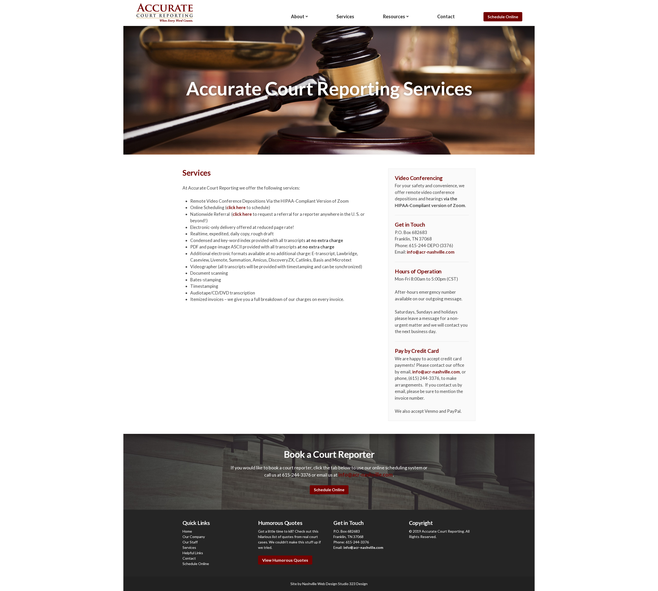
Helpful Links (192, 553)
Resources (394, 16)
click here (236, 207)
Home (187, 531)
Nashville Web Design (319, 583)
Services (345, 16)
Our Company (193, 536)
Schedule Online (503, 16)
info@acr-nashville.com (430, 252)
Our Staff (190, 542)
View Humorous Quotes (285, 560)
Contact (446, 16)
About (297, 16)
